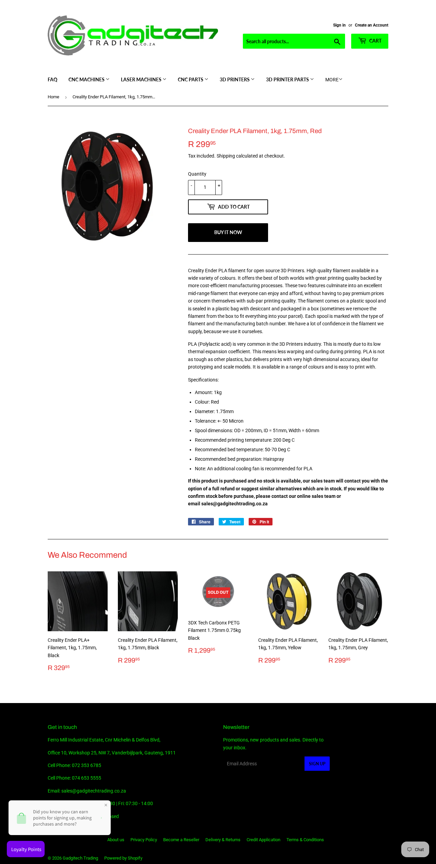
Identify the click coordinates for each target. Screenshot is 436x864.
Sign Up (317, 763)
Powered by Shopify (123, 858)
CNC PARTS (191, 79)
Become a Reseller (181, 839)
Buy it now (228, 232)
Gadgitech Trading (80, 858)
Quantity (197, 174)
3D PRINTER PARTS (288, 79)
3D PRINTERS (235, 79)
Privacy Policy (143, 839)
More (332, 79)
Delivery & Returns (222, 839)
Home (53, 96)
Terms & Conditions (305, 839)
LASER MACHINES (141, 79)
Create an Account (371, 25)
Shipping (226, 156)
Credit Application (263, 839)
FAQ (52, 79)
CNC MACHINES (87, 79)
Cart (375, 41)
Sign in (339, 25)
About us (115, 839)
